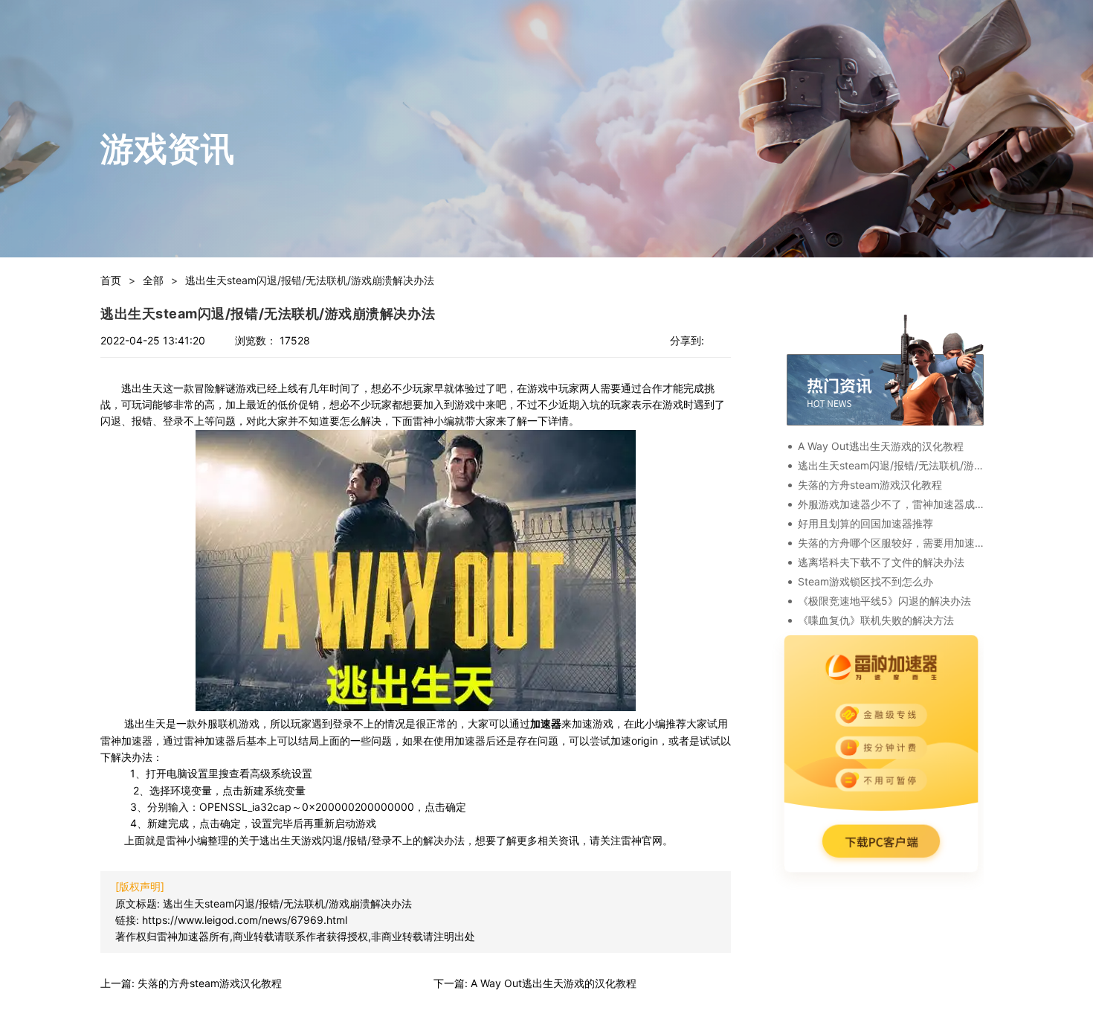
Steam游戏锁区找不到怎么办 (865, 581)
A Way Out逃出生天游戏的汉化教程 (881, 446)
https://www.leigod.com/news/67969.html (244, 919)
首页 (110, 280)
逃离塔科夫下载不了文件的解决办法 (881, 562)
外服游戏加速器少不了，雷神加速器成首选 (891, 504)
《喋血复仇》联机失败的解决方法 (876, 620)
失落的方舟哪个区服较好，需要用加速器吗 (891, 542)
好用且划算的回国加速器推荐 (865, 523)
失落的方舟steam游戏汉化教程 (870, 484)
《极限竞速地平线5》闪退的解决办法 (884, 600)
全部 (153, 280)
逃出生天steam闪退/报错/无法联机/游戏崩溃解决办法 (287, 903)
